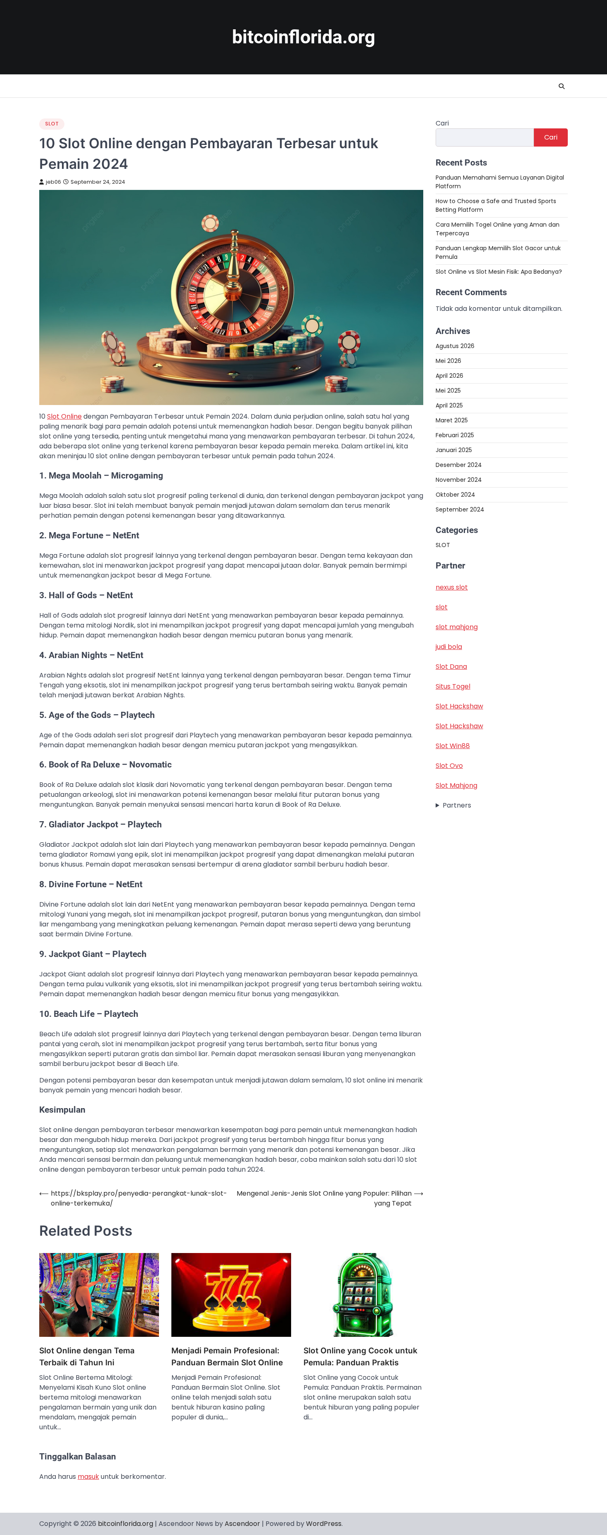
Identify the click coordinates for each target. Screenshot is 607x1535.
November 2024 (459, 480)
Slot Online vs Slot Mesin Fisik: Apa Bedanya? (499, 272)
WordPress (323, 1523)
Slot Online (64, 416)
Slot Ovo (449, 765)
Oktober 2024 (455, 494)
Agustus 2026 (455, 346)
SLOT (52, 123)
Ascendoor (242, 1523)
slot (442, 607)
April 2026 (449, 376)
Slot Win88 (453, 746)
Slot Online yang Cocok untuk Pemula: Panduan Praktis (360, 1356)
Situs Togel (453, 686)
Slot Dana (451, 666)
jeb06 (53, 181)
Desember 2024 (459, 465)
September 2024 (460, 509)
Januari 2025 (454, 450)
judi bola (449, 646)
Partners (457, 805)
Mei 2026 (448, 361)
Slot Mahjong (456, 785)
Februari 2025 (455, 435)
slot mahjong (457, 627)
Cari (442, 123)
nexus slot (452, 587)
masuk (88, 1476)
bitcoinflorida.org (303, 37)
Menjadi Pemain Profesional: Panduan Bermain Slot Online (227, 1356)
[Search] (561, 86)
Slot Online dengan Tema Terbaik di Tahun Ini (87, 1356)
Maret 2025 (452, 420)
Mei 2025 (448, 390)
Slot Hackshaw (459, 706)
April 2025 (449, 405)
